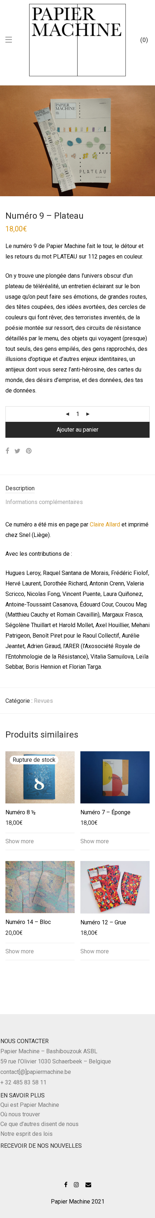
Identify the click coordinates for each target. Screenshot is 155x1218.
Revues (43, 700)
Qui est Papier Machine (29, 1104)
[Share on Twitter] (17, 451)
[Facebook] (65, 1184)
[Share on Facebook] (7, 451)
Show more (19, 841)
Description (20, 488)
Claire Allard (105, 524)
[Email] (88, 1184)
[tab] (77, 489)
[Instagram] (76, 1184)
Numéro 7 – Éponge (105, 812)
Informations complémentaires (44, 502)
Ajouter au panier (77, 429)
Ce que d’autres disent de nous (39, 1124)
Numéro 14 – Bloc (28, 922)
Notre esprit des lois (26, 1133)
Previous (7, 140)
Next (148, 140)
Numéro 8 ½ (20, 812)
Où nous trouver (20, 1114)
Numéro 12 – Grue (103, 922)
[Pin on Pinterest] (29, 451)
